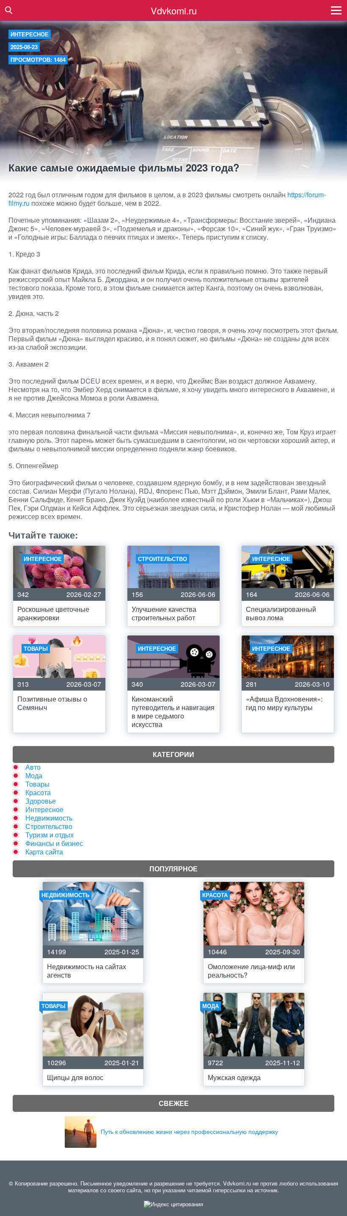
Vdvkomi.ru (174, 10)
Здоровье (40, 801)
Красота (38, 792)
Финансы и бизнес (54, 843)
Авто (33, 767)
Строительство (48, 826)
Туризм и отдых (49, 835)
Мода (33, 775)
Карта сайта (44, 852)
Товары (37, 784)
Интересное (30, 34)
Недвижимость (48, 818)
